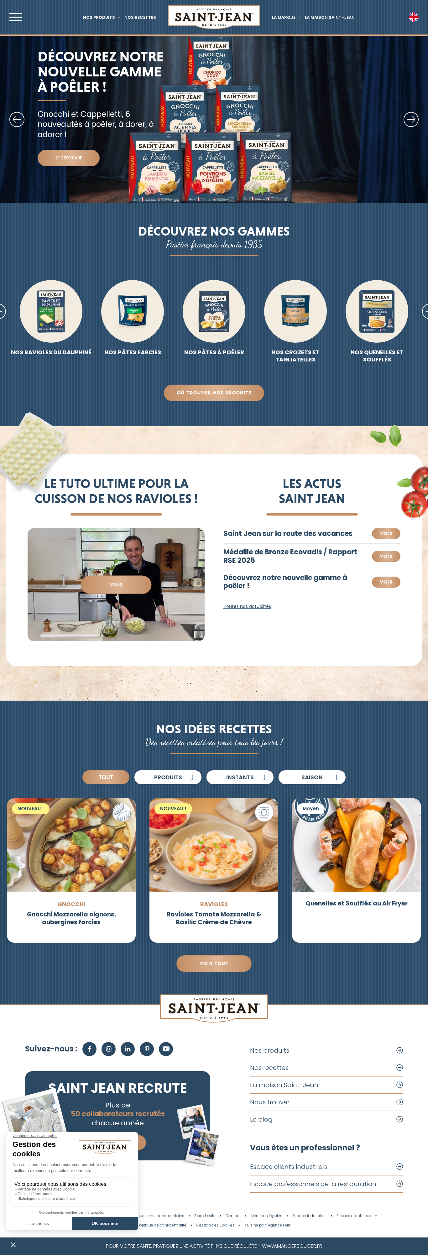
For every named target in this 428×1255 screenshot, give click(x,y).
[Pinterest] (147, 1049)
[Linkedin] (128, 1049)
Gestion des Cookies (215, 1225)
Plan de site (205, 1216)
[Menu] (15, 17)
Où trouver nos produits (214, 393)
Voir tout (214, 963)
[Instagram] (109, 1049)
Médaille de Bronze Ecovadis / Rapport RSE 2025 (290, 556)
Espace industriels (309, 1216)
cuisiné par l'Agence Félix (268, 1225)
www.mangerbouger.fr (292, 1246)
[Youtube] (166, 1049)
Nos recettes (140, 17)
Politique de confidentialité (161, 1225)
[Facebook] (89, 1049)
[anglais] (414, 17)
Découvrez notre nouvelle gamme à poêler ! (285, 582)
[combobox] (167, 777)
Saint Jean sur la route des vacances (287, 534)
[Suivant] (411, 119)
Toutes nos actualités (247, 606)
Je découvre (68, 157)
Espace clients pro (354, 1216)
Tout (106, 777)
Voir (116, 584)
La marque (283, 17)
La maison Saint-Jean (330, 17)
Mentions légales (266, 1216)
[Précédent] (16, 119)
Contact (233, 1216)
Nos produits (99, 17)
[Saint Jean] (214, 17)
